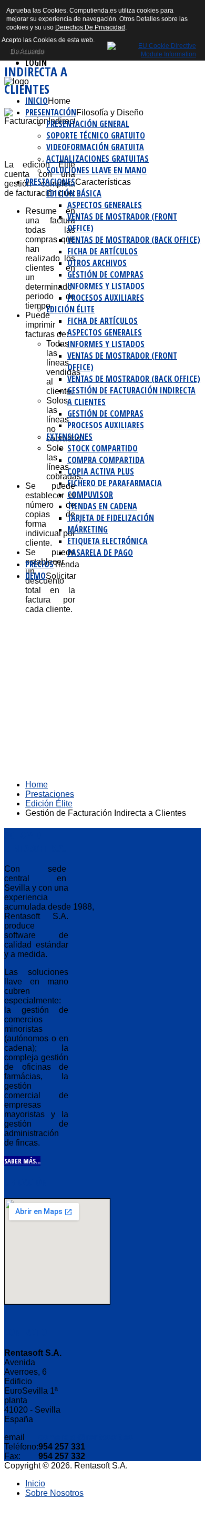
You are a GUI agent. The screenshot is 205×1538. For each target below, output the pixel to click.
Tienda (66, 564)
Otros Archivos (97, 263)
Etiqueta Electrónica (107, 541)
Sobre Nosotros (54, 1492)
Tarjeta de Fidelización (110, 518)
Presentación (50, 112)
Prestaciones (50, 182)
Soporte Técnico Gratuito (95, 135)
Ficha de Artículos (102, 251)
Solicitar (61, 575)
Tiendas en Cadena (102, 506)
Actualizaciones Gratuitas (97, 158)
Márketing (87, 529)
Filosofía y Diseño (110, 112)
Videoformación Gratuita (95, 147)
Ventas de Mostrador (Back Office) (133, 239)
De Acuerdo (27, 51)
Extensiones (69, 436)
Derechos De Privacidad (90, 27)
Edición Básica (73, 193)
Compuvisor (90, 494)
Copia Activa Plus (100, 471)
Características (103, 182)
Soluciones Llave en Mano (96, 170)
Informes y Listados (106, 286)
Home (59, 100)
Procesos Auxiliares (105, 297)
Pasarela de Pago (100, 552)
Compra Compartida (106, 460)
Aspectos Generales (104, 205)
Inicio (36, 100)
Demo (35, 575)
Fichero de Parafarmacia (114, 483)
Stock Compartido (102, 448)
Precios (39, 564)
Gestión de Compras (105, 274)
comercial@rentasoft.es (85, 1437)
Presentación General (87, 124)
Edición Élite (70, 309)
